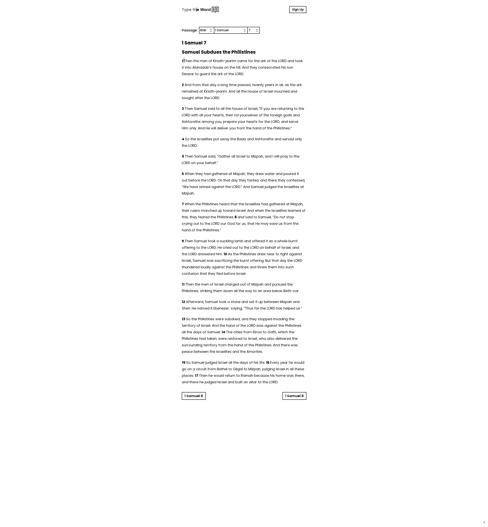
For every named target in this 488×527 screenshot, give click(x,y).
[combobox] (206, 30)
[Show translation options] (211, 30)
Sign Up (298, 9)
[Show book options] (245, 30)
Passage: (190, 30)
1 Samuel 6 (193, 395)
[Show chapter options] (257, 30)
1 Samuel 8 (294, 395)
